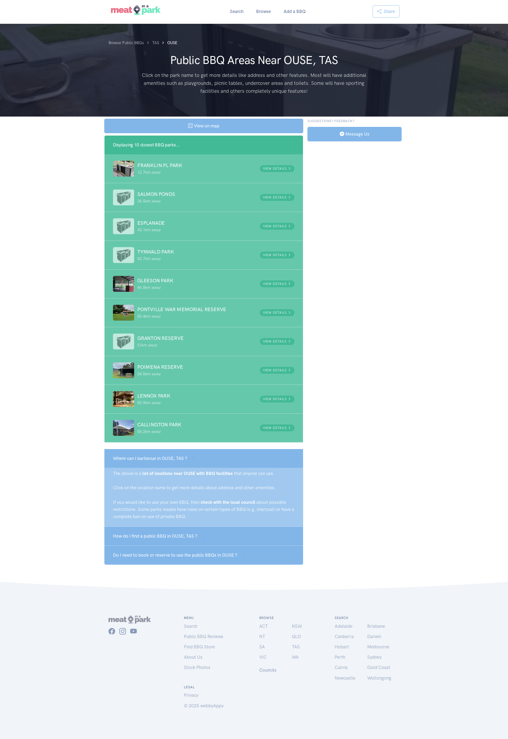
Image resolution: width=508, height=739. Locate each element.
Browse (263, 11)
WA (295, 657)
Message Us (356, 133)
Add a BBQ (295, 11)
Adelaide (343, 626)
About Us (193, 657)
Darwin (374, 636)
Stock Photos (197, 667)
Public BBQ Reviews (203, 636)
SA (262, 646)
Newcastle (345, 678)
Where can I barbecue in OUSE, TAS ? (150, 458)
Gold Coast (378, 667)
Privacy (191, 695)
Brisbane (376, 626)
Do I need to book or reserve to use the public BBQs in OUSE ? (175, 555)
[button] (204, 168)
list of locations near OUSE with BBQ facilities (187, 473)
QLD (296, 636)
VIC (263, 657)
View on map (206, 125)
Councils (267, 670)
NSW (297, 626)
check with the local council (228, 502)
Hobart (342, 646)
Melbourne (378, 646)
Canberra (344, 636)
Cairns (341, 667)
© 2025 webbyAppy (204, 705)
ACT (263, 626)
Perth (340, 657)
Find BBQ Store (199, 646)
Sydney (374, 657)
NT (262, 636)
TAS (296, 646)
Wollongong (379, 678)
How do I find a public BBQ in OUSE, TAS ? (155, 536)
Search (236, 11)
